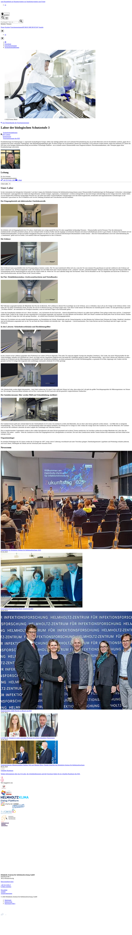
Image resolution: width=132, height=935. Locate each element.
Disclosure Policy (10, 903)
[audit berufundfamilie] (4, 789)
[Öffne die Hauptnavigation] (7, 18)
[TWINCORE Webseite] (6, 933)
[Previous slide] (1, 769)
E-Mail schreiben (6, 887)
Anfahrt (3, 892)
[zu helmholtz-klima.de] (15, 801)
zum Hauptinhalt (6, 1)
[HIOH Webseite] (5, 923)
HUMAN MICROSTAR (30, 27)
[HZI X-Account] (2, 849)
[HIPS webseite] (5, 927)
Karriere (7, 27)
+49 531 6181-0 (6, 885)
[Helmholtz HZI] (22, 11)
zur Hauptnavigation (17, 1)
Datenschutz (8, 902)
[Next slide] (3, 769)
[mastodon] (2, 864)
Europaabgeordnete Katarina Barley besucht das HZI (17, 609)
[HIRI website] (4, 930)
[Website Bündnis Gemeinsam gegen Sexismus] (5, 826)
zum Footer (41, 1)
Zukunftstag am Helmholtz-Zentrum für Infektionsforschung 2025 (21, 550)
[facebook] (2, 853)
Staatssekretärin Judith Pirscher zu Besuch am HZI (16, 711)
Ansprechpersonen (6, 893)
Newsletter (4, 890)
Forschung (8, 44)
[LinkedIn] (2, 860)
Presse (3, 27)
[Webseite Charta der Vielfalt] (12, 807)
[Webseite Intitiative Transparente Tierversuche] (8, 820)
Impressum (8, 900)
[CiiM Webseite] (6, 917)
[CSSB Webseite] (5, 920)
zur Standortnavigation (31, 1)
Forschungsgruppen (16, 27)
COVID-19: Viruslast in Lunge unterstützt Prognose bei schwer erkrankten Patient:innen (28, 738)
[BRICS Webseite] (5, 912)
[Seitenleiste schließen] (2, 31)
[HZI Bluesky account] (2, 871)
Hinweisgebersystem (7, 881)
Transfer (40, 27)
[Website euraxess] (8, 814)
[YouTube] (2, 868)
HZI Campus (6, 134)
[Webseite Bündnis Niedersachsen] (6, 795)
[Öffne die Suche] (3, 18)
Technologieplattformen (12, 47)
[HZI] (5, 42)
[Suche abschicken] (21, 21)
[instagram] (2, 857)
